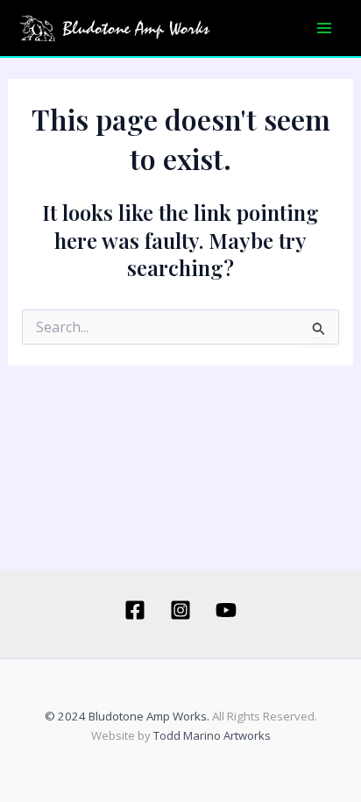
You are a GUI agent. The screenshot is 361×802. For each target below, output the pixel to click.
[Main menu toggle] (324, 28)
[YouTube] (226, 610)
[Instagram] (180, 610)
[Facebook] (134, 610)
